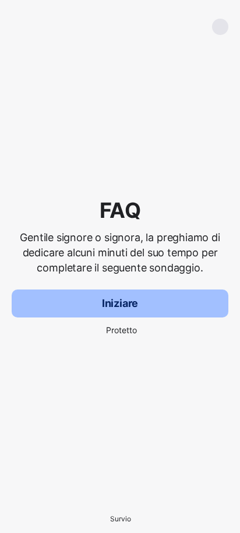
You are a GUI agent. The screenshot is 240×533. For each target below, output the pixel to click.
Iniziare (120, 303)
